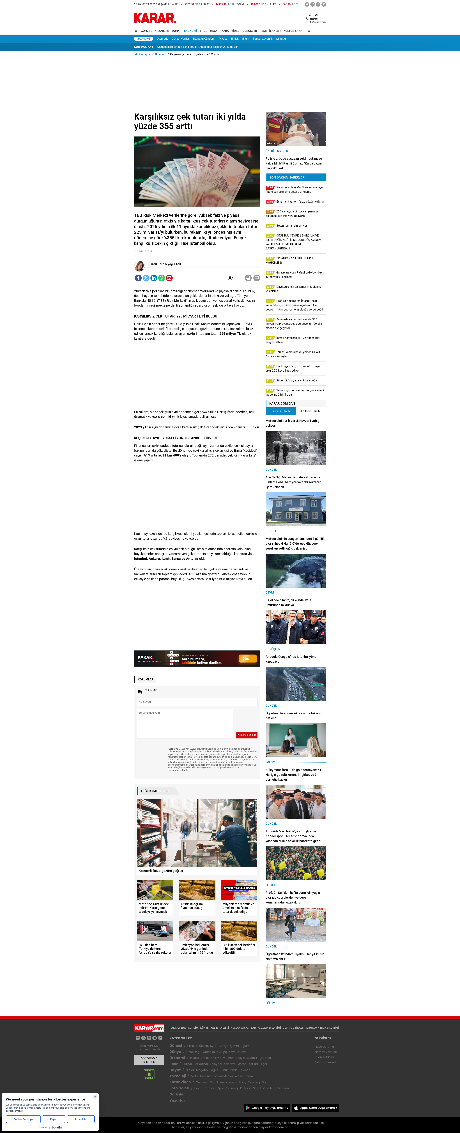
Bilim (249, 1076)
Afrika (241, 1052)
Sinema (221, 1082)
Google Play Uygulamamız (270, 1108)
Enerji (245, 38)
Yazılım (240, 1076)
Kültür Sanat (294, 31)
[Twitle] (146, 278)
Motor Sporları (247, 1064)
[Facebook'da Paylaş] (138, 278)
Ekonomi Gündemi (204, 38)
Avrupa (222, 1052)
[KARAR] (155, 17)
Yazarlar (162, 31)
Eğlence (244, 1070)
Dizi (212, 1082)
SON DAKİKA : (143, 46)
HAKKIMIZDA (177, 1028)
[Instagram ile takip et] (160, 1038)
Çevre (234, 1046)
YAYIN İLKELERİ (219, 1028)
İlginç (242, 1082)
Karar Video (231, 31)
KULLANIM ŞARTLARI (243, 1028)
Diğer (263, 1064)
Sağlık (214, 1070)
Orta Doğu (193, 1052)
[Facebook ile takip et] (318, 4)
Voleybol (216, 1064)
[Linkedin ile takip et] (154, 1038)
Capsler (210, 1088)
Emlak (235, 38)
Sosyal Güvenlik (263, 38)
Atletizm (230, 1064)
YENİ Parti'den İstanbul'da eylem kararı (181, 46)
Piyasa (223, 38)
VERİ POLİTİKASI (293, 1028)
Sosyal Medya (223, 1076)
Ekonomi (190, 31)
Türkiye (223, 1046)
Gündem (202, 1082)
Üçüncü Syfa (207, 1046)
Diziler (190, 1070)
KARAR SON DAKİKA (149, 1060)
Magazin (202, 1070)
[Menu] (308, 30)
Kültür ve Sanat (250, 1088)
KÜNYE (204, 1028)
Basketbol (201, 1064)
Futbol (187, 1064)
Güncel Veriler (180, 38)
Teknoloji (177, 1076)
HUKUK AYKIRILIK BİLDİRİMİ (322, 1028)
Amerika (209, 1052)
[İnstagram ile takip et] (312, 4)
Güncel (146, 31)
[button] (225, 278)
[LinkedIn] (153, 278)
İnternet (206, 1076)
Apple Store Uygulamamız (318, 1108)
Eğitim (245, 1046)
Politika (192, 1046)
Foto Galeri (179, 1088)
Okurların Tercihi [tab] (281, 411)
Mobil (194, 1076)
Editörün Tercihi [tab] (310, 411)
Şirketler (281, 38)
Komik (233, 1082)
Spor (203, 31)
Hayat (214, 31)
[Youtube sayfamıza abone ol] (149, 1038)
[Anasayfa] (136, 30)
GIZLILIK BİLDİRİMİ (269, 1028)
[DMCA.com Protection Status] (149, 1074)
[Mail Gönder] (169, 278)
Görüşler (249, 31)
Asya (232, 1052)
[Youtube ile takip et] (307, 4)
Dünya (176, 31)
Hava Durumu (324, 1047)
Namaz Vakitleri (326, 1052)
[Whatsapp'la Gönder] (161, 278)
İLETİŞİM (193, 1028)
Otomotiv (162, 38)
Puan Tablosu (324, 1057)
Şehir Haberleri (325, 1062)
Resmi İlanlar (270, 31)
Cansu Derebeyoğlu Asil (164, 264)
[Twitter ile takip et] (323, 4)
